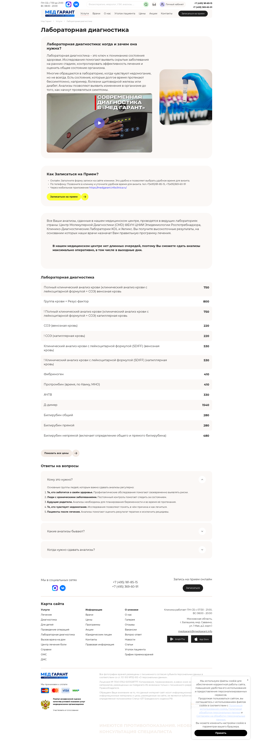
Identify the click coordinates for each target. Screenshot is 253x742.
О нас (107, 13)
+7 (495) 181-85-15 (203, 3)
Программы (93, 624)
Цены (142, 13)
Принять (220, 733)
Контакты (166, 13)
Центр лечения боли (53, 644)
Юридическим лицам (99, 634)
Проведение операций (55, 629)
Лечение (46, 614)
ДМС (44, 659)
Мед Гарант (46, 21)
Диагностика (49, 619)
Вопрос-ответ (133, 634)
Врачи (96, 13)
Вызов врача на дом (53, 639)
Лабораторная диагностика (58, 634)
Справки (46, 649)
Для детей (47, 624)
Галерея (130, 619)
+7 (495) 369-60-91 (202, 7)
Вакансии (131, 629)
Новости (130, 639)
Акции (153, 13)
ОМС (44, 654)
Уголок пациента (124, 13)
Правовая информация (100, 644)
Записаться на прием (193, 13)
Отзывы (130, 624)
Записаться (193, 588)
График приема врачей (139, 654)
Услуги (85, 13)
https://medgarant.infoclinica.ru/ (108, 187)
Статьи (129, 644)
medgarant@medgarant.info (195, 631)
